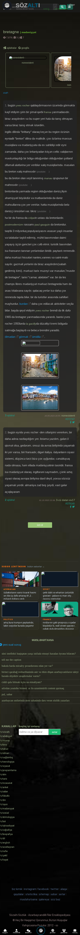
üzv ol (40, 525)
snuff (5, 93)
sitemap (44, 894)
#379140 (70, 503)
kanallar (9, 726)
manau (48, 178)
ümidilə (36, 336)
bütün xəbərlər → (35, 566)
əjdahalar (12, 47)
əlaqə (63, 889)
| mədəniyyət (28, 32)
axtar (54, 732)
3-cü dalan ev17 (65, 500)
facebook (43, 889)
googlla (25, 47)
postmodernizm (14, 224)
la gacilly (31, 323)
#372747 (70, 419)
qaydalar (19, 894)
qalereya (44, 899)
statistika (31, 894)
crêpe (31, 217)
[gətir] (62, 7)
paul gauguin (42, 224)
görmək (23, 336)
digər (72, 4)
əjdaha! (10, 415)
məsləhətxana (43, 640)
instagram (30, 889)
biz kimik (17, 889)
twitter (54, 889)
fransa (47, 112)
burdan (23, 303)
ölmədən (10, 336)
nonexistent (68, 415)
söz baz (55, 899)
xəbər (54, 894)
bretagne (11, 32)
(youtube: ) (42, 171)
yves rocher (23, 105)
